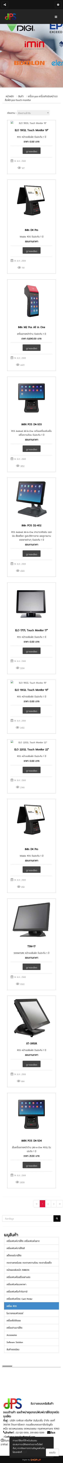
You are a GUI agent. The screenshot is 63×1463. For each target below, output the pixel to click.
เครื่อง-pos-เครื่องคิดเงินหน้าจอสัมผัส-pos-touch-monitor (31, 98)
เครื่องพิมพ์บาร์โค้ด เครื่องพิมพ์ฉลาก (23, 1241)
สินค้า (21, 96)
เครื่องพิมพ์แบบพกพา (16, 1284)
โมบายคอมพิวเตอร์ (15, 1313)
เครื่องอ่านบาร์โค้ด (14, 1327)
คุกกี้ (25, 1452)
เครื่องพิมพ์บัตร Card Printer (19, 1298)
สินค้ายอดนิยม (13, 1349)
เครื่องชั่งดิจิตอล (14, 1320)
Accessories (12, 1335)
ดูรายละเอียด (31, 151)
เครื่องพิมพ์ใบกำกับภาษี (17, 1291)
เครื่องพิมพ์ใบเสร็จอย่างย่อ (18, 1277)
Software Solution (15, 1342)
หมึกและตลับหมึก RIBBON (18, 1270)
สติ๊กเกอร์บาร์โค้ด (14, 1255)
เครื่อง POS (12, 1306)
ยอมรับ (52, 1452)
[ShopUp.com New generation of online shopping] (36, 1459)
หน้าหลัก (10, 96)
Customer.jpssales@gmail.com (20, 1436)
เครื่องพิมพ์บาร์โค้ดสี (16, 1248)
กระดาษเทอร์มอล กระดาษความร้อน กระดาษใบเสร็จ (29, 1262)
